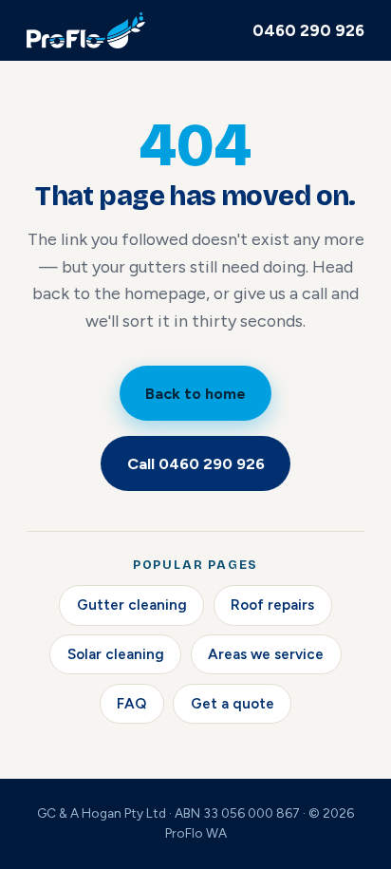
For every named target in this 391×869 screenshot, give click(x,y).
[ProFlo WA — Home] (86, 30)
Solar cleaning (115, 654)
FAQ (131, 703)
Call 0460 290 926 (196, 463)
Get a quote (232, 703)
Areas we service (266, 654)
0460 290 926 (308, 30)
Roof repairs (272, 605)
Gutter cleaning (132, 605)
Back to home (195, 393)
